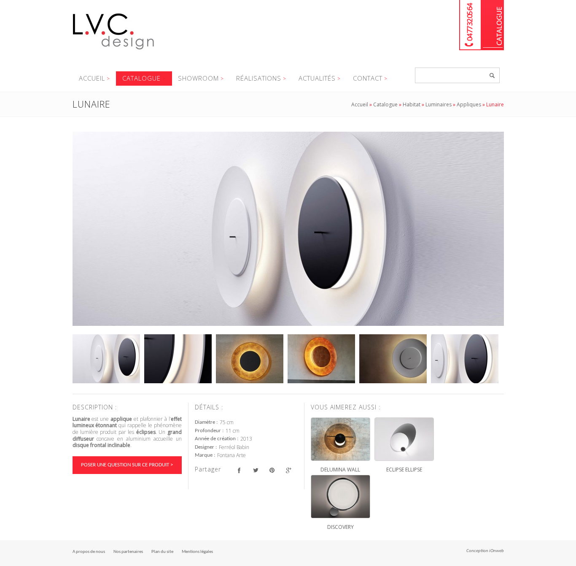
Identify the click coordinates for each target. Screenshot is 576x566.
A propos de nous (89, 552)
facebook (239, 470)
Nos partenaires (128, 552)
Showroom (198, 78)
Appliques (469, 104)
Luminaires (438, 104)
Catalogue (493, 25)
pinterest (272, 470)
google (288, 470)
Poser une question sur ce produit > (127, 465)
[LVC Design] (114, 50)
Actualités (317, 78)
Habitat (411, 104)
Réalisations (258, 78)
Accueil (92, 78)
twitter (255, 470)
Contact (367, 78)
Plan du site (162, 552)
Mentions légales (197, 552)
